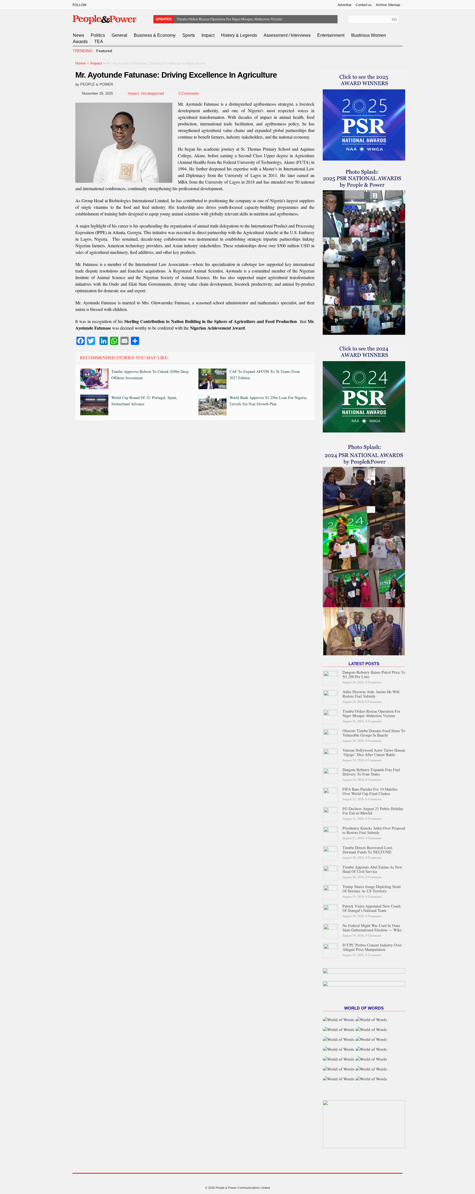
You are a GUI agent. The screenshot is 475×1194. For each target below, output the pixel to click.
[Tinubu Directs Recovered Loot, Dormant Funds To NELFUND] (330, 852)
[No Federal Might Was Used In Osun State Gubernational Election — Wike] (330, 930)
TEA (98, 41)
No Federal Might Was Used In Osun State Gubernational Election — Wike (372, 927)
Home (80, 63)
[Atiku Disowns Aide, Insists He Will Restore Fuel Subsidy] (330, 696)
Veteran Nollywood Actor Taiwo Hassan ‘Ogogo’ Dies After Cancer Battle (374, 752)
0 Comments (189, 93)
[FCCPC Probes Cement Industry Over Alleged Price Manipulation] (330, 950)
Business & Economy (155, 35)
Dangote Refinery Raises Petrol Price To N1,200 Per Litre (374, 674)
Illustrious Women (368, 35)
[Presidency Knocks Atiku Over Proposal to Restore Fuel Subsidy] (330, 833)
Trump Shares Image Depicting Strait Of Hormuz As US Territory (372, 889)
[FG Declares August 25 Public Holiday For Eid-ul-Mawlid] (330, 813)
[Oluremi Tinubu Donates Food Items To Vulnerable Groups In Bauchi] (330, 735)
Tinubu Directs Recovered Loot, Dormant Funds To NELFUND (368, 850)
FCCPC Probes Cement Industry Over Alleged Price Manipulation (372, 947)
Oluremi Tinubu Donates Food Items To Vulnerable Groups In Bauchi (228, 19)
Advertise (345, 5)
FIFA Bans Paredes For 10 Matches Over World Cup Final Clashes (370, 791)
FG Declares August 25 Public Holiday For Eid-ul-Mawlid (373, 811)
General (119, 35)
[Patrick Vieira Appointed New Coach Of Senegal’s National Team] (330, 911)
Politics (98, 35)
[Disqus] (194, 498)
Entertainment (330, 35)
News (78, 35)
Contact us (364, 5)
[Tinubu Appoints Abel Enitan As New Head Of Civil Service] (330, 872)
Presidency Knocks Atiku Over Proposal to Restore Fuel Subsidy (374, 830)
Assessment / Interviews (287, 35)
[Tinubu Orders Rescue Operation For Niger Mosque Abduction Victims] (330, 716)
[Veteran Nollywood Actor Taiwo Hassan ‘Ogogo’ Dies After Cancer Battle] (330, 755)
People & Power (96, 84)
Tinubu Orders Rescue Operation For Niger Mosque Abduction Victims (371, 713)
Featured (104, 51)
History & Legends (239, 35)
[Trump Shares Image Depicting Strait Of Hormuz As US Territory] (330, 891)
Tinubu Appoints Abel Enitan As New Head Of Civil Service (372, 869)
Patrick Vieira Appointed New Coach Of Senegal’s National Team (372, 908)
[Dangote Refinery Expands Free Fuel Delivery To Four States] (330, 774)
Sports (188, 35)
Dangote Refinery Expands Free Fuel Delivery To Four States (371, 772)
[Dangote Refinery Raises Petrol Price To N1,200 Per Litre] (330, 677)
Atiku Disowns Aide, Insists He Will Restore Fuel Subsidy (371, 694)
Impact (207, 35)
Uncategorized (152, 93)
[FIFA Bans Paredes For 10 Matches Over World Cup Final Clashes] (330, 794)
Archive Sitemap (388, 5)
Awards (80, 41)
